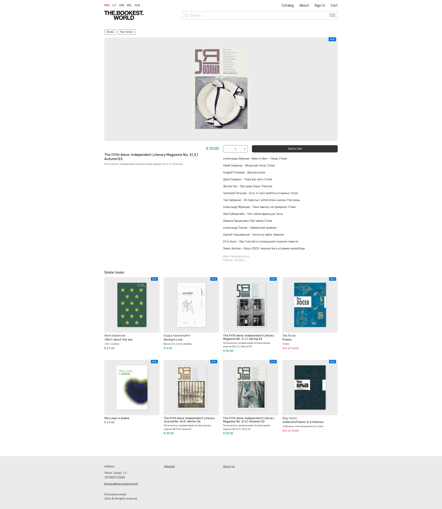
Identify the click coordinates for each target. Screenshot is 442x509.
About (304, 5)
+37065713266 (114, 477)
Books (110, 32)
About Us (229, 466)
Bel (129, 5)
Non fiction (126, 32)
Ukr (121, 5)
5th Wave (239, 260)
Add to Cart (295, 148)
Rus (137, 5)
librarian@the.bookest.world (121, 483)
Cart (334, 5)
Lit (114, 5)
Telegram (169, 466)
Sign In (320, 5)
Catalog (288, 5)
